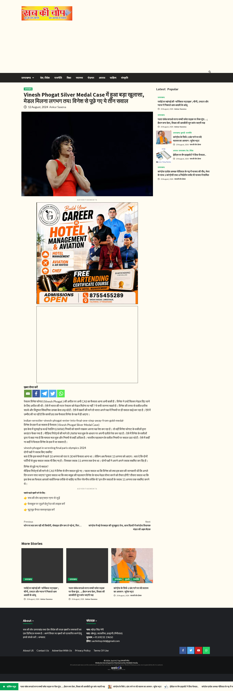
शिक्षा (69, 77)
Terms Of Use (101, 650)
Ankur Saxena (57, 107)
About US (28, 650)
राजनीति (58, 77)
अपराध (102, 77)
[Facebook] (36, 393)
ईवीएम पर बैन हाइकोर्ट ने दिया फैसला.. (189, 154)
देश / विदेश (45, 77)
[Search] (210, 72)
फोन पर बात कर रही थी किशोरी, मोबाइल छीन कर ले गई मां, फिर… (53, 523)
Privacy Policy (83, 650)
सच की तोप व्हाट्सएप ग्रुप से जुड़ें (44, 498)
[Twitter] (52, 393)
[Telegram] (44, 393)
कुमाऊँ (127, 579)
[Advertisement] (116, 44)
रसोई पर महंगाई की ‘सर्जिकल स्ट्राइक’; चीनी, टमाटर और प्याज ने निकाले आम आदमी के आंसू (41, 591)
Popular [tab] (172, 89)
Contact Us (43, 650)
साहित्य (113, 77)
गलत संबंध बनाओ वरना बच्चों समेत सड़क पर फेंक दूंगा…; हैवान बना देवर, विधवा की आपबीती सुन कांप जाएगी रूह (87, 591)
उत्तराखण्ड (26, 77)
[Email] (28, 393)
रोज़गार (91, 77)
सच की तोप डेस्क (136, 595)
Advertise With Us (62, 650)
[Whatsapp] (61, 393)
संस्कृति (124, 77)
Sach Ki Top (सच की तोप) (120, 660)
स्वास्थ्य (79, 77)
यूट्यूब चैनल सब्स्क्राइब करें (41, 509)
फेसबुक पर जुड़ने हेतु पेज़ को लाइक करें (46, 503)
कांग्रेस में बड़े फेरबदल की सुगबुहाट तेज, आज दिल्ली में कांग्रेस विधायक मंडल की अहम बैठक (120, 525)
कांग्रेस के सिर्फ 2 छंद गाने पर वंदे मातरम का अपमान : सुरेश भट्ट (120, 686)
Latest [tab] (161, 89)
